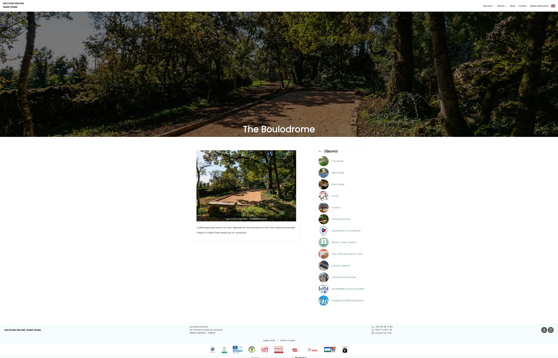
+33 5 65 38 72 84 (384, 326)
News (512, 6)
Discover (488, 6)
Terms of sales (287, 340)
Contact (522, 6)
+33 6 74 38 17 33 (383, 329)
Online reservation (539, 6)
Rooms (501, 6)
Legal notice (269, 340)
